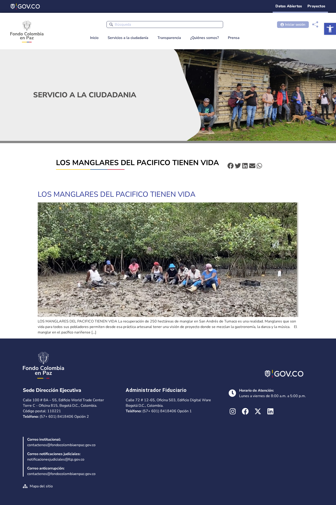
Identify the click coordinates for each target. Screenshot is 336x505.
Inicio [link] (94, 37)
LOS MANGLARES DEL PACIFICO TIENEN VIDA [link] (116, 194)
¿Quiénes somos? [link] (204, 37)
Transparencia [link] (169, 37)
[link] (330, 29)
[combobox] (165, 24)
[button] (230, 165)
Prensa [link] (234, 37)
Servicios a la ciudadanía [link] (128, 37)
